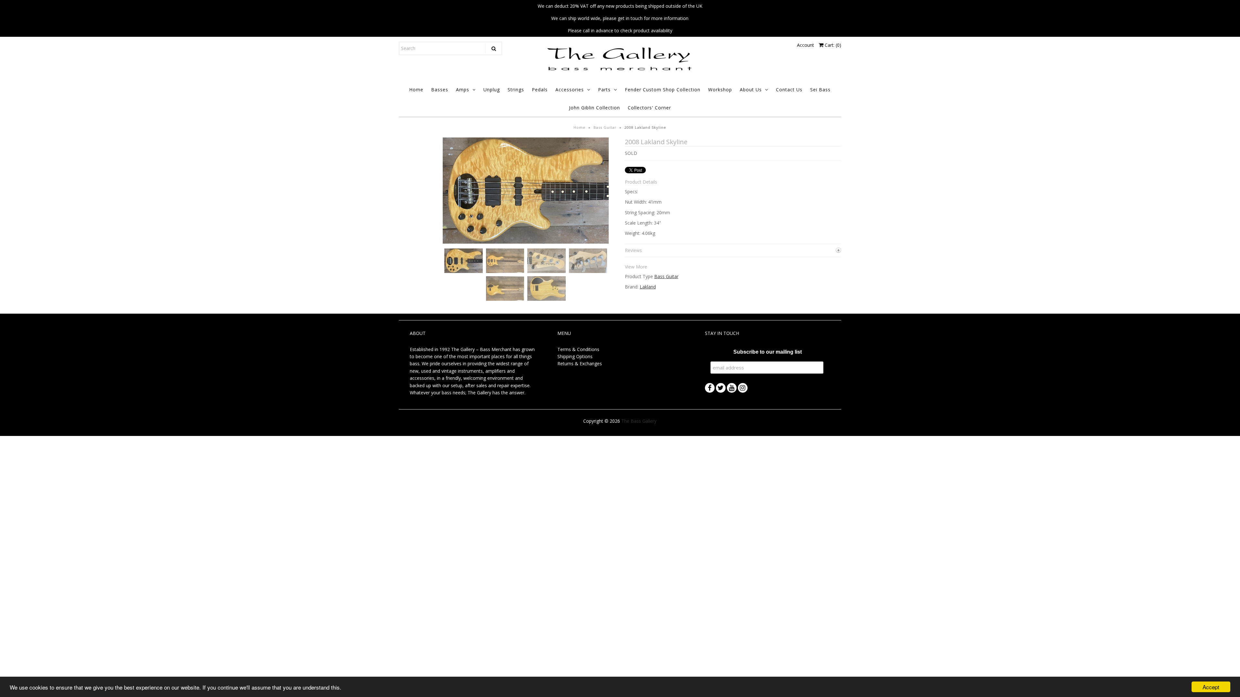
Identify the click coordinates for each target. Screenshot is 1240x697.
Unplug (491, 89)
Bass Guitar (605, 127)
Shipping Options (575, 356)
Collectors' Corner (649, 108)
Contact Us (789, 89)
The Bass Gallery (638, 421)
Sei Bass (820, 89)
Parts (604, 89)
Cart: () (832, 45)
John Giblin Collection (594, 108)
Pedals (540, 89)
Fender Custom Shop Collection (662, 89)
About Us (751, 89)
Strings (516, 89)
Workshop (720, 89)
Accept (1211, 687)
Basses (439, 89)
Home (416, 89)
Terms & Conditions (578, 349)
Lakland (648, 287)
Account (805, 45)
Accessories (569, 89)
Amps (462, 89)
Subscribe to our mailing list (767, 352)
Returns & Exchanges (579, 363)
